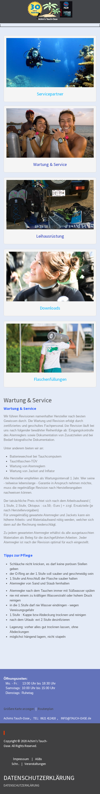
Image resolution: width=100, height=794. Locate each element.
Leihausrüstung (50, 236)
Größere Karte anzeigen (19, 709)
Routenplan (45, 709)
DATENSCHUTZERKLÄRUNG (21, 785)
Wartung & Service (50, 164)
